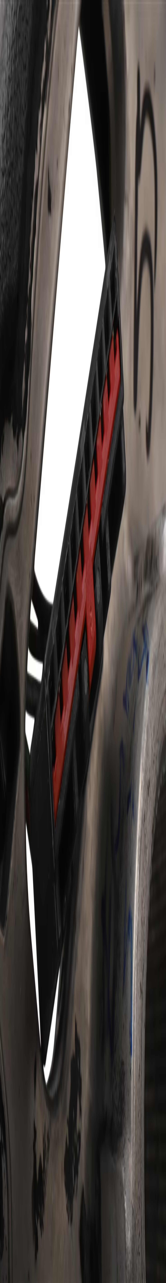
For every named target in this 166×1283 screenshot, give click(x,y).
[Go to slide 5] (8, 691)
